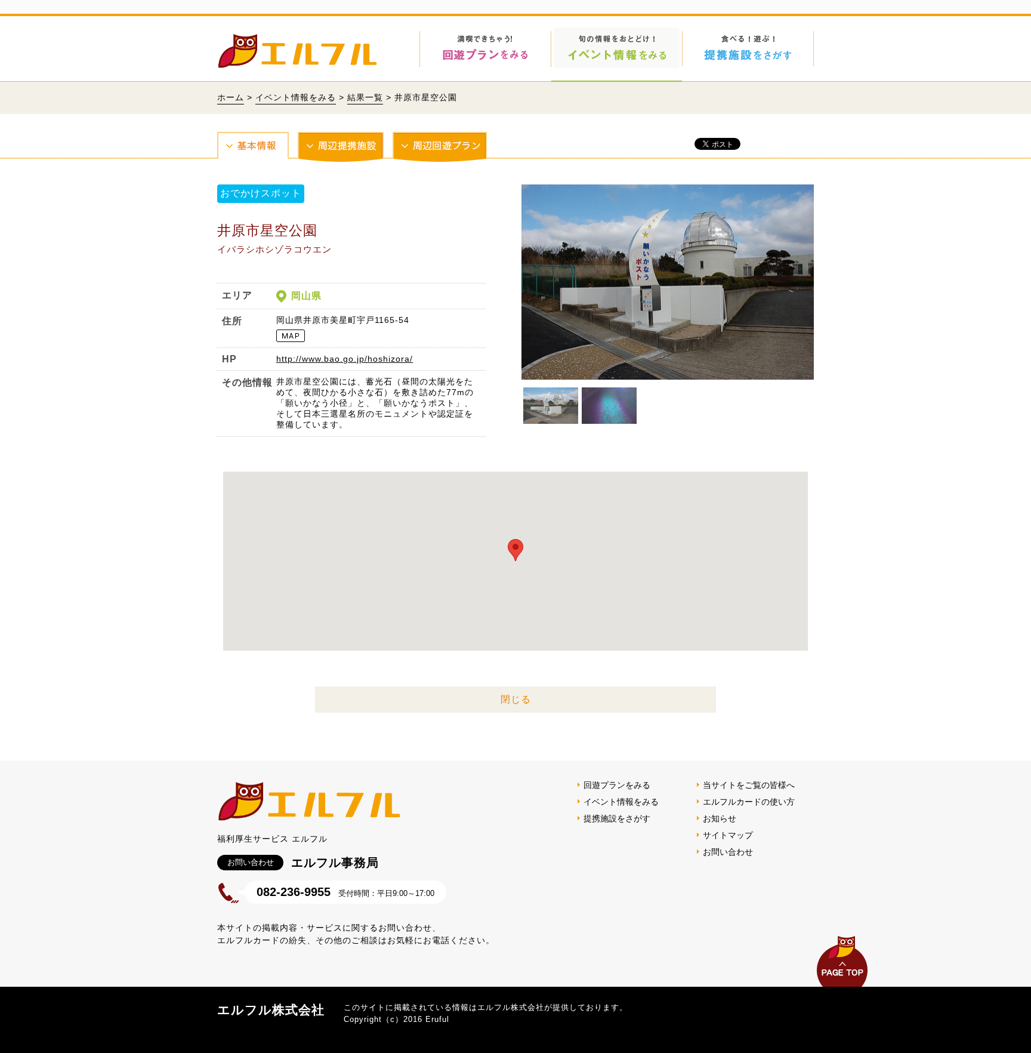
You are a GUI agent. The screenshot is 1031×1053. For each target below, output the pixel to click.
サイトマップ (728, 835)
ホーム (230, 97)
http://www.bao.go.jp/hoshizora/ (344, 359)
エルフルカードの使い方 (749, 801)
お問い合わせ (728, 852)
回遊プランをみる (617, 785)
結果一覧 (365, 97)
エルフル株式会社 (271, 1010)
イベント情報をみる (295, 97)
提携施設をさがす (617, 818)
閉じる (516, 699)
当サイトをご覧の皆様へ (749, 785)
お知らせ (719, 818)
